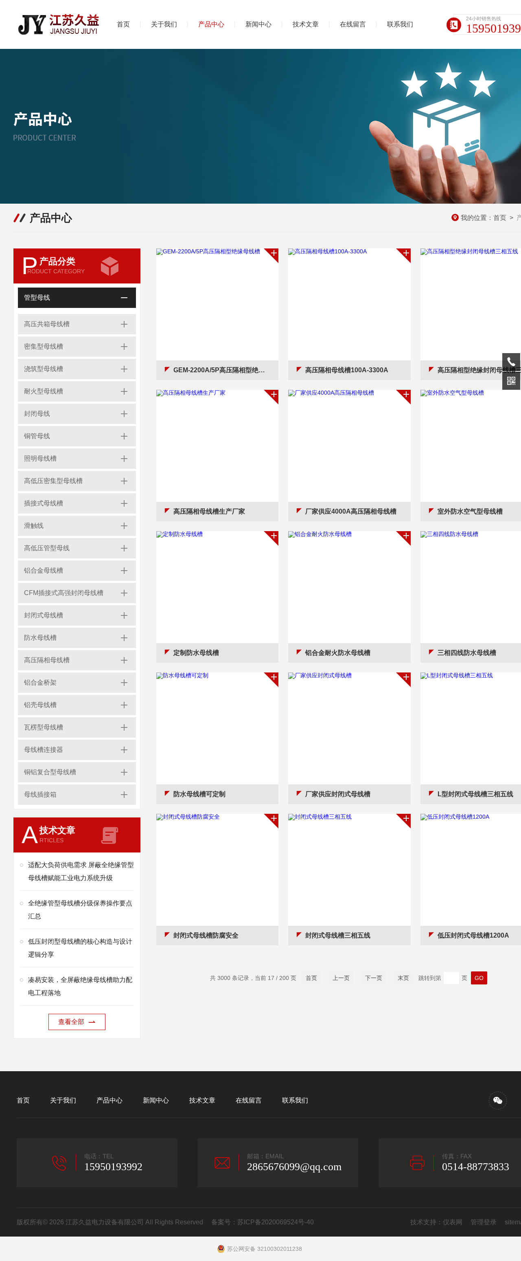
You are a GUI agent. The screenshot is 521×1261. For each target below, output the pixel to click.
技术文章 (306, 24)
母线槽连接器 (43, 749)
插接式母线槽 (43, 503)
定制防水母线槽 (196, 652)
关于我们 (164, 24)
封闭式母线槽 (43, 615)
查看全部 (71, 1021)
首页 (123, 24)
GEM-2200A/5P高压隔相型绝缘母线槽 (225, 370)
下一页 (373, 978)
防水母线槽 (40, 637)
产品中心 (211, 24)
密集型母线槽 (43, 346)
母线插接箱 (40, 794)
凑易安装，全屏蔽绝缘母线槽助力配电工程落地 (80, 986)
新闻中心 (258, 24)
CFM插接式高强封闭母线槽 (63, 592)
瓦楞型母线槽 (43, 727)
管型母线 (37, 297)
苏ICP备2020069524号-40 (275, 1222)
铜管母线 (37, 436)
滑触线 (34, 525)
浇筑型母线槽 (43, 368)
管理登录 (484, 1222)
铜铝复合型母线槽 (50, 772)
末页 (403, 978)
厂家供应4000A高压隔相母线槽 (350, 511)
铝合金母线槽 (43, 570)
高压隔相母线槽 (47, 660)
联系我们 (400, 24)
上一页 (341, 978)
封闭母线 (37, 413)
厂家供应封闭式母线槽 (337, 794)
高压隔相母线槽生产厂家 (209, 511)
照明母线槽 (40, 458)
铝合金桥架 (40, 682)
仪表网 (452, 1222)
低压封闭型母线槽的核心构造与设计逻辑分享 (80, 948)
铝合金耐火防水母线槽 (337, 652)
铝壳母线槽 (40, 704)
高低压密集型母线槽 (53, 480)
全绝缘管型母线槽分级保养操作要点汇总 (80, 910)
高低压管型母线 (47, 548)
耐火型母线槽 (43, 391)
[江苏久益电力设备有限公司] (59, 24)
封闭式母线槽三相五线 (337, 935)
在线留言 (353, 24)
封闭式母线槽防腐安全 (206, 935)
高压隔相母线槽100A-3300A (346, 370)
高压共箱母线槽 (47, 324)
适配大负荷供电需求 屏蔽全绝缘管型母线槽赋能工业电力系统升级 (81, 871)
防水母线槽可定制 (199, 794)
